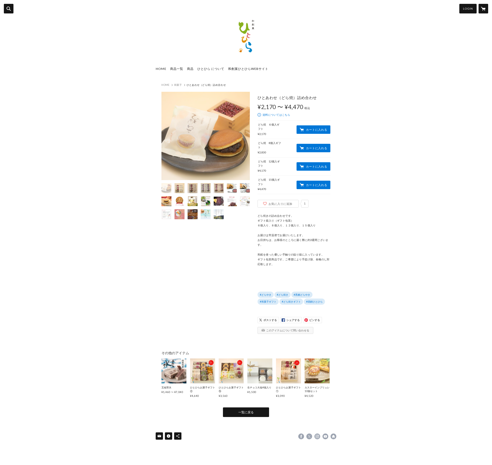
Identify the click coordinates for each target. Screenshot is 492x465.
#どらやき (265, 294)
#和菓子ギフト (268, 301)
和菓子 (178, 84)
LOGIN (468, 8)
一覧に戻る (246, 412)
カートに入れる (316, 129)
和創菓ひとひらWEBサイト (248, 68)
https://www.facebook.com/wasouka (301, 436)
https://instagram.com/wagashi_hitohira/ (317, 436)
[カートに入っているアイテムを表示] (483, 8)
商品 (190, 68)
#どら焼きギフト (291, 301)
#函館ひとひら (314, 301)
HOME (161, 68)
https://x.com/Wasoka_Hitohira (309, 436)
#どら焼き (282, 294)
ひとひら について (210, 68)
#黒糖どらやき (302, 294)
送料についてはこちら (276, 114)
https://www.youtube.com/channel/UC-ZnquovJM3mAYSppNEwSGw (325, 436)
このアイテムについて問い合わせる (287, 330)
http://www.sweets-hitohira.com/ (333, 436)
